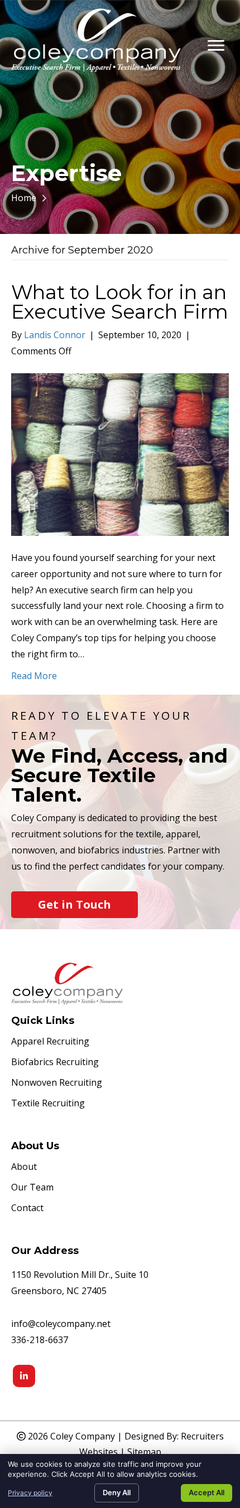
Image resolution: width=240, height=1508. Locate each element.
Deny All (117, 1492)
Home (23, 198)
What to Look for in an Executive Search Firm (119, 302)
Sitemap (144, 1452)
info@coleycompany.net (61, 1323)
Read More (34, 676)
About (24, 1167)
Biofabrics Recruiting (55, 1062)
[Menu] (216, 45)
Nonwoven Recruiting (56, 1083)
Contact (27, 1208)
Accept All (206, 1492)
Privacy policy (30, 1493)
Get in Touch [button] (74, 904)
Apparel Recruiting (50, 1042)
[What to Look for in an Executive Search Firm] (120, 453)
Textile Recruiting (48, 1104)
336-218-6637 (39, 1340)
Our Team (32, 1188)
